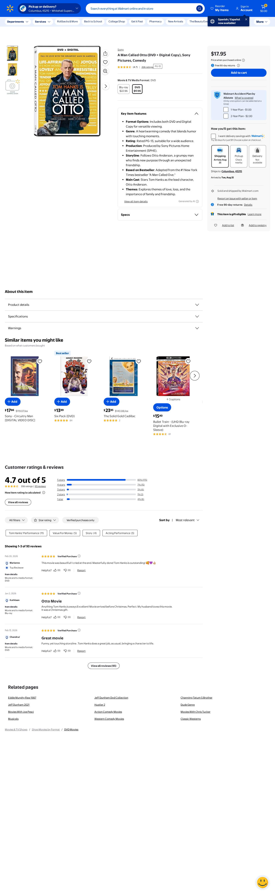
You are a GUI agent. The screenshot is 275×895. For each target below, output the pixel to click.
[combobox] (145, 8)
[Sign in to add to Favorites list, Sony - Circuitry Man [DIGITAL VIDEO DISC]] (40, 361)
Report (81, 570)
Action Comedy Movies (108, 711)
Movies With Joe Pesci (21, 711)
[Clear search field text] (190, 8)
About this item (19, 291)
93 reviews (40, 486)
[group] (135, 67)
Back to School (93, 21)
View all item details (136, 201)
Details (248, 204)
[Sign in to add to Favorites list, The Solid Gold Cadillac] (138, 361)
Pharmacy (155, 21)
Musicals (13, 718)
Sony (121, 49)
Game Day (223, 21)
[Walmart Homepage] (10, 8)
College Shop (117, 21)
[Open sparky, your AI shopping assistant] (262, 882)
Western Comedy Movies (109, 718)
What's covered (244, 97)
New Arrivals (175, 21)
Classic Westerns (191, 718)
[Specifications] (197, 316)
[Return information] (237, 65)
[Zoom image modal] (105, 71)
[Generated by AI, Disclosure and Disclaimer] (197, 201)
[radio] (124, 89)
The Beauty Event (199, 21)
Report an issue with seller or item (237, 198)
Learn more (254, 214)
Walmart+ (241, 21)
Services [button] (40, 21)
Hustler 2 (99, 704)
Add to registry (258, 225)
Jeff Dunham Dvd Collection (111, 697)
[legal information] (243, 60)
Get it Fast (137, 21)
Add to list (228, 225)
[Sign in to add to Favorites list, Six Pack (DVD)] (89, 361)
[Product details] (197, 305)
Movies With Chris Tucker (195, 711)
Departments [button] (15, 21)
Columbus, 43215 (231, 171)
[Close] (74, 21)
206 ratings (147, 67)
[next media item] (105, 86)
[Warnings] (197, 328)
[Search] (199, 8)
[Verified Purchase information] (79, 556)
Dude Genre (188, 704)
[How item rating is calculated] (43, 492)
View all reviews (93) (103, 665)
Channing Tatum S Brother (196, 697)
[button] (220, 8)
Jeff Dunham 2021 (18, 704)
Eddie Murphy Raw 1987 (22, 697)
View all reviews (18, 502)
